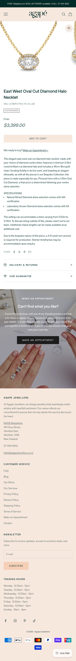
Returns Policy (11, 499)
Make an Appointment (38, 340)
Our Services (10, 488)
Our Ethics (9, 482)
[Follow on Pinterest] (25, 621)
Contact (8, 523)
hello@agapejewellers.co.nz (18, 452)
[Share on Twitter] (19, 251)
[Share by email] (29, 251)
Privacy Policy (11, 493)
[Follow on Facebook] (5, 621)
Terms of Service (12, 511)
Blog (6, 476)
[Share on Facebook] (14, 251)
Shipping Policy (12, 505)
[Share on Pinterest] (24, 251)
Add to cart (38, 138)
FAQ (6, 470)
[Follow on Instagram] (15, 621)
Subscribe (16, 565)
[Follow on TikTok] (34, 621)
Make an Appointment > (35, 150)
